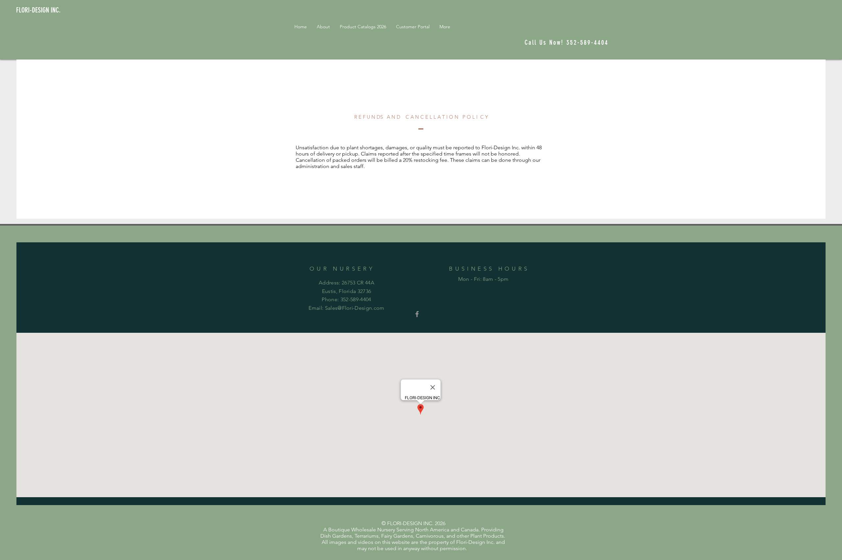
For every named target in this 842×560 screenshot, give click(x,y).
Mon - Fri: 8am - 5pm (483, 279)
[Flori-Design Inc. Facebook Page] (417, 314)
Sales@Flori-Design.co (352, 308)
